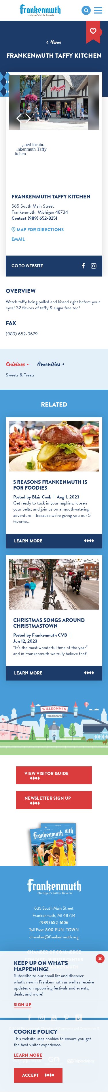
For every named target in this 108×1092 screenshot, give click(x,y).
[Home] (54, 886)
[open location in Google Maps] (34, 149)
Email (18, 239)
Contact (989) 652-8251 (34, 218)
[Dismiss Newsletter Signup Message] (100, 958)
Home (55, 42)
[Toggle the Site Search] (86, 10)
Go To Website (27, 266)
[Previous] (19, 118)
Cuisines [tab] (15, 364)
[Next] (28, 118)
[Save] (93, 31)
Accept (30, 1075)
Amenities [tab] (48, 364)
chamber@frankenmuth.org (53, 937)
